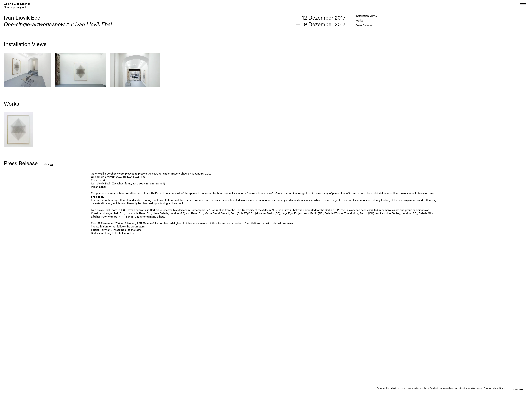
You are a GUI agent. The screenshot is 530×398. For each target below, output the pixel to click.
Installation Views (366, 16)
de (45, 164)
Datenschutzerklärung (494, 388)
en (51, 164)
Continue (517, 389)
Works (359, 20)
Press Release (363, 25)
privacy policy (420, 388)
